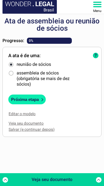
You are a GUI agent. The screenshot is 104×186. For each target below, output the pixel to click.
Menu (97, 11)
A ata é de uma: (24, 55)
